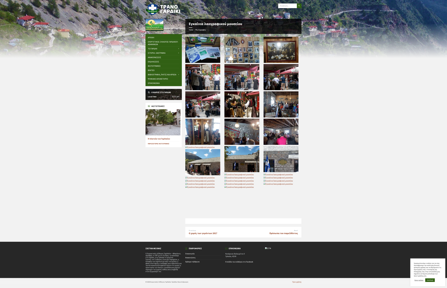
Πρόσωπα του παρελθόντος (283, 233)
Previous (192, 230)
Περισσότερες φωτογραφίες (158, 144)
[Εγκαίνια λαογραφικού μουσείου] (202, 62)
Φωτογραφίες (200, 30)
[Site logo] (163, 14)
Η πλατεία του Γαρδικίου (159, 139)
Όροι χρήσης (418, 280)
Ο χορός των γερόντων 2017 (203, 233)
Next (296, 230)
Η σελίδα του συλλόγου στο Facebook (239, 262)
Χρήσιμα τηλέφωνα (192, 262)
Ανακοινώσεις (190, 258)
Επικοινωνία (190, 254)
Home (191, 30)
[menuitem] (163, 37)
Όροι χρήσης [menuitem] (296, 282)
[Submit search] (299, 5)
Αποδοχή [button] (430, 280)
